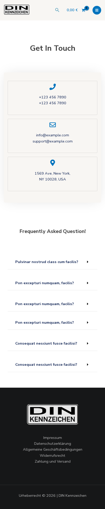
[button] (57, 10)
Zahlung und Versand (53, 461)
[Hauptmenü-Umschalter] (97, 10)
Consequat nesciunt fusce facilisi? (46, 343)
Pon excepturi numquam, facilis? (44, 282)
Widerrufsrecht (52, 455)
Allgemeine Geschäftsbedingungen (52, 449)
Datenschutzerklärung (52, 443)
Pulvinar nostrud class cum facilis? (46, 261)
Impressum (52, 437)
